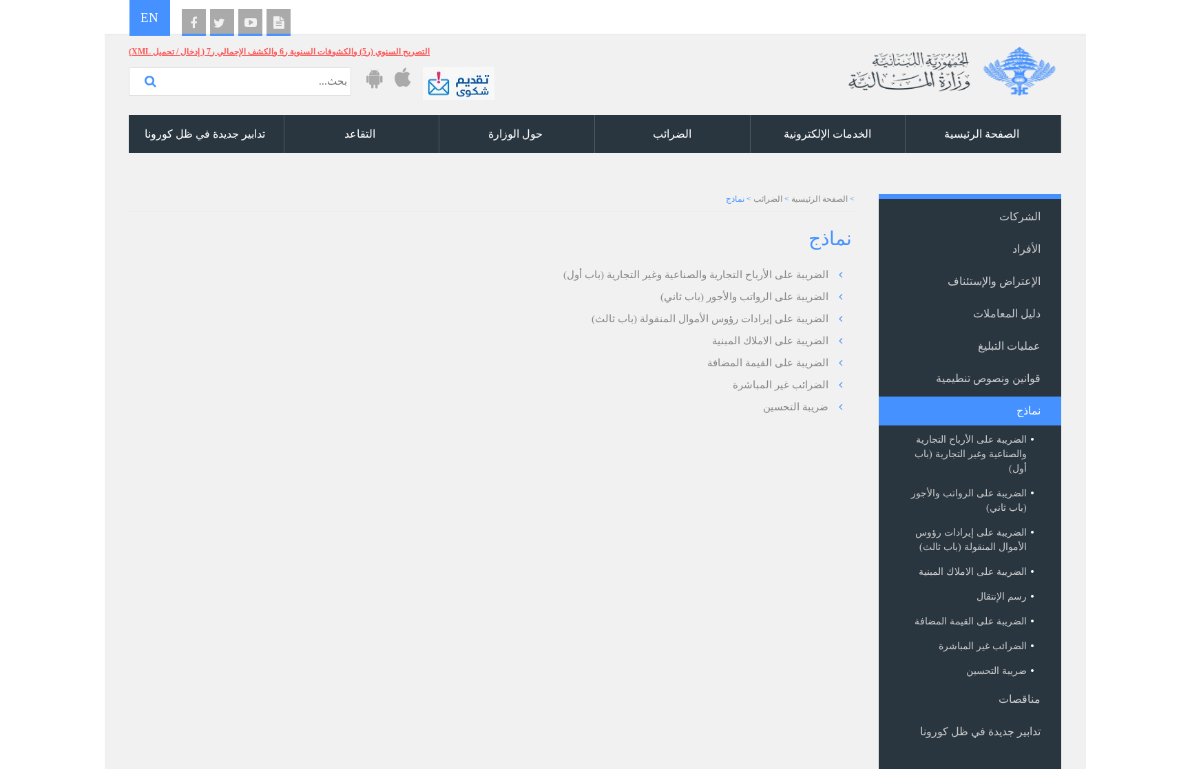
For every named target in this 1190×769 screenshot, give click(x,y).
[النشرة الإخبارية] (279, 22)
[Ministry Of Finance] (949, 66)
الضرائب (767, 199)
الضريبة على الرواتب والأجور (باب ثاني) (744, 296)
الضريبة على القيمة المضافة (767, 362)
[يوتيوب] (250, 22)
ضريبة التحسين (795, 406)
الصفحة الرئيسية (819, 199)
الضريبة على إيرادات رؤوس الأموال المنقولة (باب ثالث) (710, 318)
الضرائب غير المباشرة (780, 384)
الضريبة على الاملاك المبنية (770, 340)
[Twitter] (222, 22)
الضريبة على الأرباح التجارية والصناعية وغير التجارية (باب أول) (695, 274)
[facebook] (194, 22)
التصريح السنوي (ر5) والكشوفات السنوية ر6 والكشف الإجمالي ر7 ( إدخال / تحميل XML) (279, 51)
